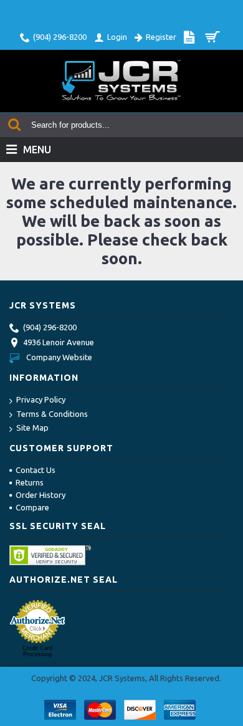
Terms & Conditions (52, 413)
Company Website (59, 357)
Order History (40, 494)
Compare (32, 507)
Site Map (32, 427)
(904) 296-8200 (50, 327)
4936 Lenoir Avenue (58, 342)
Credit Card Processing (37, 651)
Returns (30, 482)
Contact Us (35, 470)
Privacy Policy (40, 399)
